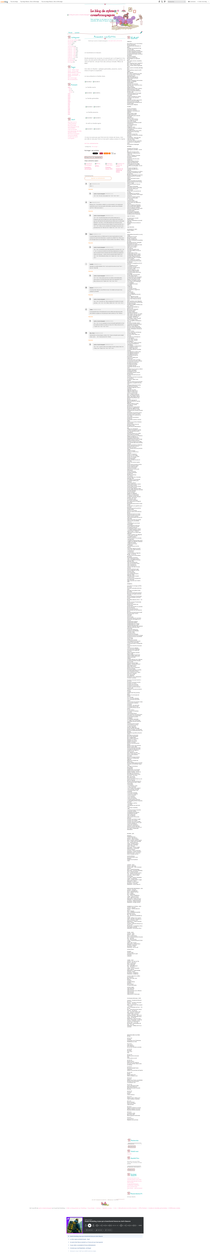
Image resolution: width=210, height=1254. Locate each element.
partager (100, 1230)
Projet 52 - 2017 (71, 49)
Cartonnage (71, 46)
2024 (69, 95)
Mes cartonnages (72, 78)
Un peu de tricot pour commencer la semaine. (133, 1184)
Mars (70, 90)
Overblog (116, 1199)
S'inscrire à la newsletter (93, 157)
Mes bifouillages (72, 125)
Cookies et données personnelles (158, 1208)
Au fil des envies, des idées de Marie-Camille (75, 132)
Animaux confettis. (105, 36)
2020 (69, 101)
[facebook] (159, 2)
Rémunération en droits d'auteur (128, 1208)
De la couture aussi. (132, 1186)
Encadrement (71, 60)
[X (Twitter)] (162, 2)
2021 (69, 100)
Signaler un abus (107, 1208)
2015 (69, 109)
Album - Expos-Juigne (73, 69)
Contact (77, 32)
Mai (69, 88)
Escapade (70, 58)
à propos (109, 1230)
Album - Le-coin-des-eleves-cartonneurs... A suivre (74, 75)
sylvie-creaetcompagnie (45, 1208)
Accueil (70, 32)
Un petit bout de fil (73, 136)
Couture (70, 43)
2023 (69, 97)
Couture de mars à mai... (133, 1178)
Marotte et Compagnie (73, 133)
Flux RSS (129, 1154)
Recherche (132, 1146)
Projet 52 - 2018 (72, 57)
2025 (69, 93)
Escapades (70, 41)
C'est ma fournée (72, 129)
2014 (69, 111)
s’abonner (90, 1230)
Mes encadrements (72, 79)
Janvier (71, 92)
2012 (69, 114)
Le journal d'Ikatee (72, 135)
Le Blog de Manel (72, 123)
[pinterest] (165, 2)
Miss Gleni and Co (72, 122)
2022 (69, 98)
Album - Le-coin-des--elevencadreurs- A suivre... (74, 72)
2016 (69, 108)
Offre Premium (143, 1208)
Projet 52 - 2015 (72, 47)
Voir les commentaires (91, 143)
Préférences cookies (174, 1208)
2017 (69, 106)
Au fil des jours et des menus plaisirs (73, 127)
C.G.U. (115, 1208)
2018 (69, 104)
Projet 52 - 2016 (72, 52)
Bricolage (70, 62)
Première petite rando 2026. (134, 1179)
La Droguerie (71, 138)
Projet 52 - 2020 (72, 51)
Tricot (69, 44)
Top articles (91, 1208)
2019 (69, 103)
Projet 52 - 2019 (72, 54)
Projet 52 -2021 (71, 55)
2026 (69, 87)
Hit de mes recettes (73, 40)
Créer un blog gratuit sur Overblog (76, 1208)
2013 (69, 112)
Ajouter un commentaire (98, 178)
